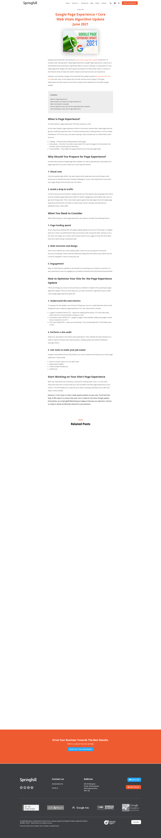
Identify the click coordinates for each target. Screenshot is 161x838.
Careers (136, 822)
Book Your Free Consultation (80, 749)
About (97, 3)
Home (68, 3)
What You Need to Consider (59, 104)
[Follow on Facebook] (32, 787)
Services (74, 3)
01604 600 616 (57, 784)
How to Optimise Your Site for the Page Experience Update (70, 106)
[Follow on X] (28, 787)
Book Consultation (130, 3)
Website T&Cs (39, 826)
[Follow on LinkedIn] (21, 787)
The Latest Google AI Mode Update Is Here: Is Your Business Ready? (80, 714)
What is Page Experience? (59, 99)
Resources (84, 3)
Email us (55, 788)
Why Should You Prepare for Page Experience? (65, 101)
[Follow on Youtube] (24, 787)
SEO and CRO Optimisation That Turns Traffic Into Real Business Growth (80, 523)
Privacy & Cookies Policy (26, 826)
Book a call (135, 780)
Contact (104, 3)
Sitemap (46, 826)
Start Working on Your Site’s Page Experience (65, 109)
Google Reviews (54, 826)
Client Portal (134, 787)
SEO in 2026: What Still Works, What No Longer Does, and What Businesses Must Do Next (80, 618)
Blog (91, 3)
